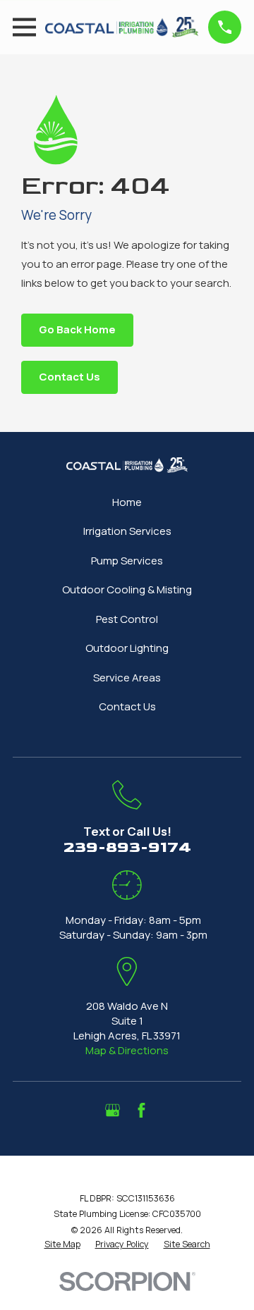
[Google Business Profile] (112, 1110)
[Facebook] (141, 1110)
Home (127, 502)
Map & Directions (127, 1050)
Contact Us (69, 376)
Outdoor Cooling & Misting (127, 589)
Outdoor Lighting (127, 648)
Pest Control (127, 619)
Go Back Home (77, 329)
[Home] (121, 27)
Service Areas (127, 677)
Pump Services (127, 560)
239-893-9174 (127, 847)
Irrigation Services (127, 531)
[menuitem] (62, 1244)
